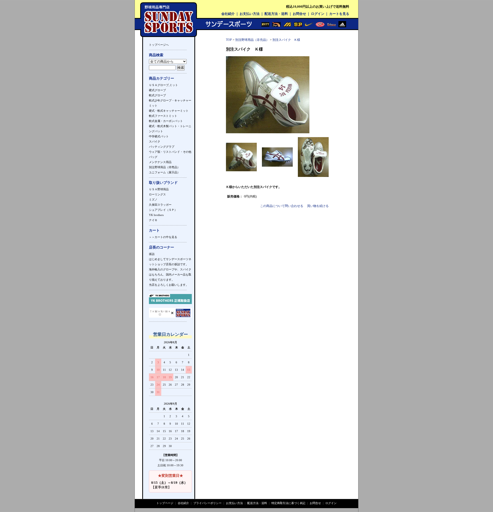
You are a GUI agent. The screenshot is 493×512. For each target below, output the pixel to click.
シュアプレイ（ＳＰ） (163, 209)
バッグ (153, 156)
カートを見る (339, 14)
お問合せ (299, 14)
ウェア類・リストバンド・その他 (170, 151)
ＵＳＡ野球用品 (159, 189)
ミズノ (153, 199)
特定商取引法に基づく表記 (288, 503)
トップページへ (159, 44)
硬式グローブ (157, 90)
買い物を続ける (318, 206)
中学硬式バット (159, 136)
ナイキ (153, 220)
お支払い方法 (250, 14)
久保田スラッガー (160, 204)
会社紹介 (228, 14)
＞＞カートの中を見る (163, 237)
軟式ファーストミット (163, 115)
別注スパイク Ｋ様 (286, 40)
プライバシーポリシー (207, 503)
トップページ (164, 503)
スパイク (154, 141)
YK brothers (156, 214)
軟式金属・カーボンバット (166, 120)
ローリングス (157, 194)
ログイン (317, 14)
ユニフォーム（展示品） (164, 172)
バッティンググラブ (161, 146)
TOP (229, 40)
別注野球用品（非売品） (164, 167)
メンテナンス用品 (160, 162)
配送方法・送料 (276, 14)
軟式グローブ (157, 95)
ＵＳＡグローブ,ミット (163, 85)
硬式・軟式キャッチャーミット (168, 110)
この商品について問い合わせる (281, 206)
